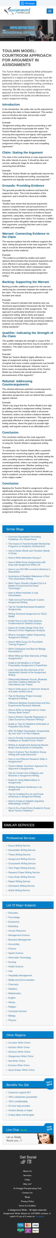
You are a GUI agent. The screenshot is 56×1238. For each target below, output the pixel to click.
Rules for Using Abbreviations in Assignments (24, 781)
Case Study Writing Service (21, 876)
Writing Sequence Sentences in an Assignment (25, 788)
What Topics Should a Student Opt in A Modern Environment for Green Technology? (27, 586)
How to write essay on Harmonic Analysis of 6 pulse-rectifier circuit (28, 690)
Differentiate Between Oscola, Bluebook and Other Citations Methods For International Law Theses (27, 682)
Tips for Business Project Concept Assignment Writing (25, 697)
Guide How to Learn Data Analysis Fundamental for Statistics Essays (25, 622)
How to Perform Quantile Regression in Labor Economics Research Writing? (27, 718)
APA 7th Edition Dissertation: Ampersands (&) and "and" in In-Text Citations (28, 732)
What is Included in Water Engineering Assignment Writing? (26, 636)
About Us (27, 1171)
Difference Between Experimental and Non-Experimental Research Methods (29, 704)
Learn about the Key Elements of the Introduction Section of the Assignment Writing (27, 672)
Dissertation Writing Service (21, 849)
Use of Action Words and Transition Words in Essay (29, 552)
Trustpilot (39, 1216)
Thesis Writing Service (19, 854)
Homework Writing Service (21, 885)
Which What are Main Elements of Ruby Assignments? (27, 657)
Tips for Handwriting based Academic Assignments (26, 608)
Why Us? (27, 1184)
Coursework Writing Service (22, 863)
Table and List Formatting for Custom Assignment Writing (26, 601)
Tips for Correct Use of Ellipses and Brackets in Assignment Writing (25, 774)
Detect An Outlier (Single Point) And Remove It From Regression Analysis (26, 629)
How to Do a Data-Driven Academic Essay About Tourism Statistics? (29, 809)
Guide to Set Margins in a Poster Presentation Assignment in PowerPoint (27, 664)
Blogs (27, 1197)
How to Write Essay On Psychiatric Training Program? (25, 643)
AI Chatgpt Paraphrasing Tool (27, 1188)
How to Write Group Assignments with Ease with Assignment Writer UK (27, 563)
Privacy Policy (27, 1201)
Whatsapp (30, 3)
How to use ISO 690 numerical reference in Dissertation (29, 570)
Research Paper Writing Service (24, 872)
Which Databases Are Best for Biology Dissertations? (27, 650)
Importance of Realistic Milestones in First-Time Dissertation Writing (29, 577)
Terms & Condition (27, 1205)
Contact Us (27, 1192)
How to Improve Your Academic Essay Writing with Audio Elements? (27, 753)
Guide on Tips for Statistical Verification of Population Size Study (28, 725)
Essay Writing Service (19, 845)
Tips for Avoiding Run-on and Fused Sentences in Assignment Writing (25, 795)
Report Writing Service (19, 881)
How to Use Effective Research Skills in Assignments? (27, 760)
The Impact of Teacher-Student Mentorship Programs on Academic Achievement (29, 545)
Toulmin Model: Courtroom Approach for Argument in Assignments (27, 767)
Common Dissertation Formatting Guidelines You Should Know (24, 538)
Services (27, 1175)
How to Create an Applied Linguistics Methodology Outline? (26, 802)
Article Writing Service (19, 890)
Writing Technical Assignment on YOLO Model (27, 615)
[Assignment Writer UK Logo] (17, 11)
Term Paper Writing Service (21, 867)
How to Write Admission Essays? (24, 557)
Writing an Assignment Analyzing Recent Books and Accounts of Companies (28, 746)
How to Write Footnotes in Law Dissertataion (23, 594)
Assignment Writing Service (21, 858)
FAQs (27, 1180)
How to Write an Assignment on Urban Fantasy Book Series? (27, 711)
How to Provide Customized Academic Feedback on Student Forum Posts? (27, 739)
